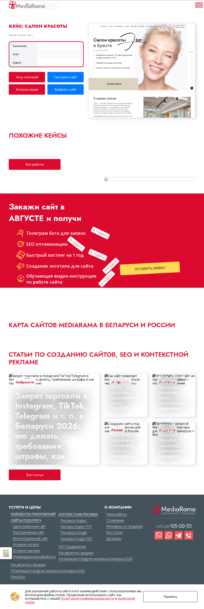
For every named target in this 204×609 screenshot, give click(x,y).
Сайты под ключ (26, 520)
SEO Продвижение (72, 546)
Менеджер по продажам (124, 526)
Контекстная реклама (78, 514)
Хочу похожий (27, 77)
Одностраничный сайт (29, 526)
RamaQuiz (18, 577)
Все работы (35, 164)
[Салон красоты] (26, 5)
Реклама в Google (74, 532)
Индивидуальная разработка (34, 556)
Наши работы (116, 514)
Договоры (113, 538)
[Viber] (159, 535)
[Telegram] (179, 535)
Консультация (27, 89)
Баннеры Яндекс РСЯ (76, 526)
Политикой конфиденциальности (87, 598)
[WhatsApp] (169, 535)
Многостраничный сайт (30, 538)
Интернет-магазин (26, 550)
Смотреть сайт (65, 77)
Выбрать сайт (65, 89)
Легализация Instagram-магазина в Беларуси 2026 (48, 571)
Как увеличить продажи (28, 564)
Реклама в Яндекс (74, 520)
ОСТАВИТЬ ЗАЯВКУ (150, 268)
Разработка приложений (33, 514)
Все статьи (34, 475)
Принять (170, 596)
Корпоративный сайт (28, 532)
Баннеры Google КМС (77, 538)
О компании (115, 520)
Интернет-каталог (26, 544)
